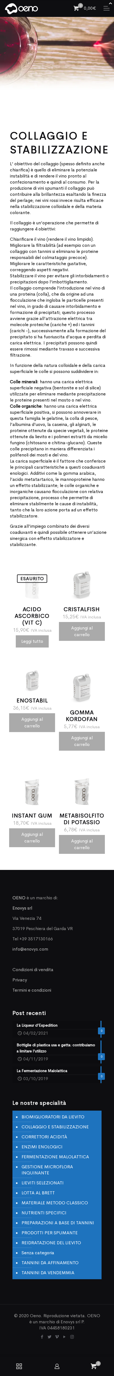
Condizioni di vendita (32, 970)
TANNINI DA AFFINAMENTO (50, 1263)
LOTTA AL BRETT (38, 1193)
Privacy (19, 980)
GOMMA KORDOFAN (82, 716)
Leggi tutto (32, 641)
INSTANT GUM (32, 815)
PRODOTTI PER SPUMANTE (50, 1233)
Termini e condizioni (31, 990)
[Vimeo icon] (57, 1336)
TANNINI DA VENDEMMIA (48, 1273)
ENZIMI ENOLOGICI (42, 1147)
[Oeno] (21, 8)
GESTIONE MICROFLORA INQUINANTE (47, 1170)
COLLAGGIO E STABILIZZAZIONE (55, 1127)
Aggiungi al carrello (82, 631)
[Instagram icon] (72, 1336)
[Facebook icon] (42, 1336)
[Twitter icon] (50, 1336)
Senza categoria (38, 1253)
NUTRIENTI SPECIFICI (44, 1213)
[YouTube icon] (65, 1336)
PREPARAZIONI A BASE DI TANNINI (58, 1223)
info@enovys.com (30, 949)
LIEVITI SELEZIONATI (43, 1183)
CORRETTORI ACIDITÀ (44, 1137)
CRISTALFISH (82, 609)
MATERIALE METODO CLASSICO (55, 1203)
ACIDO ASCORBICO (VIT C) (32, 616)
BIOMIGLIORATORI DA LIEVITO (53, 1117)
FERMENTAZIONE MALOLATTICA (55, 1157)
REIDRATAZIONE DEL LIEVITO (51, 1243)
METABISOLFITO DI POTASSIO (81, 819)
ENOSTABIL (32, 700)
